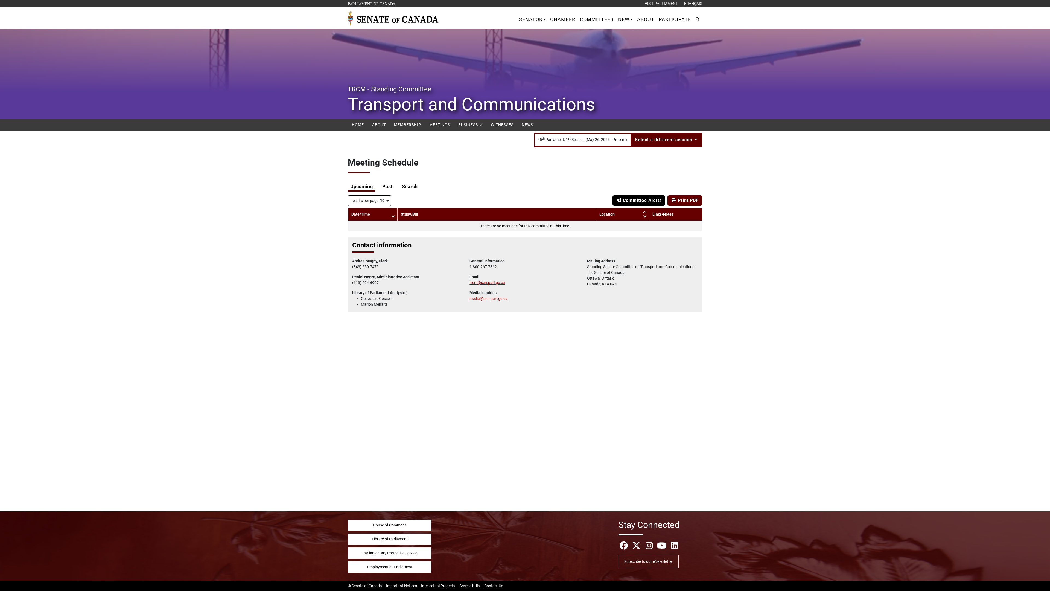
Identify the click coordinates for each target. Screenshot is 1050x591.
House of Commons (390, 525)
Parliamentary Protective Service (389, 553)
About (379, 125)
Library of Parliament (390, 539)
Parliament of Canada (372, 3)
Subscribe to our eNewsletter (648, 561)
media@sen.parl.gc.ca (488, 298)
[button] (532, 19)
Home (358, 125)
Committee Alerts (642, 200)
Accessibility (469, 586)
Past (387, 186)
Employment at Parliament (389, 567)
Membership (407, 125)
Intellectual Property (438, 586)
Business (468, 125)
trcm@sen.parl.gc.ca (487, 282)
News (527, 125)
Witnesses (502, 125)
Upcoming (361, 186)
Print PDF (687, 200)
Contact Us (493, 586)
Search (410, 186)
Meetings (439, 125)
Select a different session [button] (664, 139)
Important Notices (401, 586)
